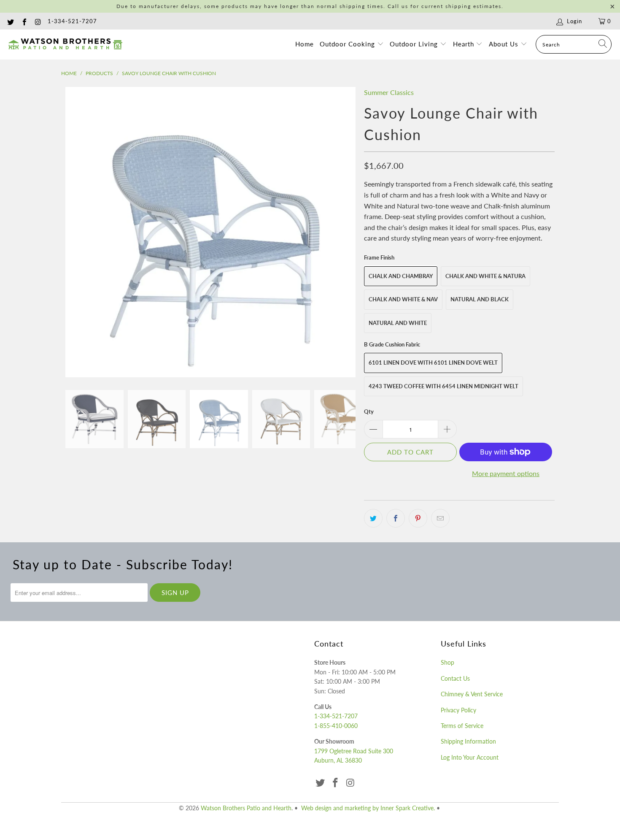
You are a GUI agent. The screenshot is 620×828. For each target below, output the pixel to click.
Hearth (464, 44)
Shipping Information (468, 741)
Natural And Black (479, 299)
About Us (504, 44)
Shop (447, 662)
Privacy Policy (458, 710)
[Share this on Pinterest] (418, 518)
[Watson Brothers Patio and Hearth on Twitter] (10, 21)
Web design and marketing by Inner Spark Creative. (368, 808)
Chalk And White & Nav (403, 299)
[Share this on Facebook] (395, 518)
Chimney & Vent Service (472, 694)
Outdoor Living (415, 44)
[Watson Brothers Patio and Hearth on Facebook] (23, 21)
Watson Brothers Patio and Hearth (246, 808)
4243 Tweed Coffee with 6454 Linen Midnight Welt (443, 386)
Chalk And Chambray (401, 276)
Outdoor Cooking (348, 44)
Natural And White (398, 322)
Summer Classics (389, 92)
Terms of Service (462, 725)
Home (304, 44)
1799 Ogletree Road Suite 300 (353, 751)
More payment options (505, 473)
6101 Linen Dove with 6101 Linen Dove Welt (433, 362)
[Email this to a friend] (440, 518)
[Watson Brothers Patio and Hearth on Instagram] (37, 21)
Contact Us (455, 678)
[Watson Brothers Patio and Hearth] (65, 44)
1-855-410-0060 (336, 725)
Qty (369, 411)
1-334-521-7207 (72, 21)
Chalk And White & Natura (485, 276)
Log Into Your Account (470, 757)
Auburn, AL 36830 (338, 760)
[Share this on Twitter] (373, 518)
